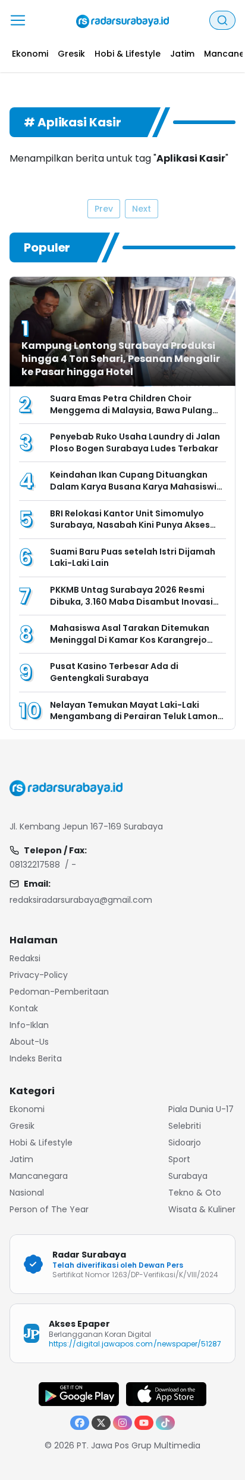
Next (141, 209)
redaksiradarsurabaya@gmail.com (81, 900)
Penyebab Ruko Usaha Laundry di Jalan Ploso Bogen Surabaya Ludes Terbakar (135, 442)
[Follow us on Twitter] (101, 1423)
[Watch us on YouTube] (143, 1423)
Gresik (22, 1126)
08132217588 (35, 865)
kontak (24, 1008)
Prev (104, 209)
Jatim (21, 1159)
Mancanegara (39, 1176)
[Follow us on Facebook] (79, 1423)
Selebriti (184, 1126)
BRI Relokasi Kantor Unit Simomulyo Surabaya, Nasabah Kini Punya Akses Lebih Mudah (130, 525)
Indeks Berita (36, 1058)
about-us (29, 1042)
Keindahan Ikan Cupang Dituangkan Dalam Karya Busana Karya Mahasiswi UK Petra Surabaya (133, 486)
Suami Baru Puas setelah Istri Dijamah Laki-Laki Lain (132, 557)
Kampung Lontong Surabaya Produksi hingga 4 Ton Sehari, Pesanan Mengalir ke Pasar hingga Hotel (120, 359)
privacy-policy (39, 975)
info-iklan (29, 1025)
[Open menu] (18, 20)
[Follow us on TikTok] (165, 1423)
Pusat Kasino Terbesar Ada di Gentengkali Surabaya (114, 672)
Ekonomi (27, 1109)
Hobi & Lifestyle (41, 1142)
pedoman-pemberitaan (59, 992)
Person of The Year (49, 1209)
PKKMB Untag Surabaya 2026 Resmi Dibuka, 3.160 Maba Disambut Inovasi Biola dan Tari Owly (131, 601)
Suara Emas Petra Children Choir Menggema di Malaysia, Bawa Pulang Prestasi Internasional (131, 410)
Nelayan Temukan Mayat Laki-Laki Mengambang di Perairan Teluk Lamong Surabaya (137, 716)
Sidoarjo (184, 1142)
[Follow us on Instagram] (122, 1423)
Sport (179, 1159)
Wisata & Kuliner (201, 1209)
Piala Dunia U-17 (201, 1109)
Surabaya (188, 1176)
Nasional (27, 1193)
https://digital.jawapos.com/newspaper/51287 (135, 1344)
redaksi (25, 958)
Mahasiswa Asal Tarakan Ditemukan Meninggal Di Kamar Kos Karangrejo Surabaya (129, 639)
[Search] (222, 20)
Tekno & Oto (194, 1193)
